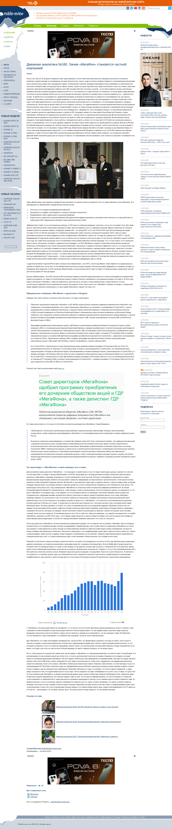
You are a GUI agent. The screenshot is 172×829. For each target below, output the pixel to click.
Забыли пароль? (157, 411)
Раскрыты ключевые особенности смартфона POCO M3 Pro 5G (153, 287)
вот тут (61, 368)
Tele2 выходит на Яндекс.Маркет (153, 188)
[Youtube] (135, 8)
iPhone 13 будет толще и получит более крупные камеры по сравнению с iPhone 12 (156, 338)
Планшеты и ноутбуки (10, 76)
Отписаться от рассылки (150, 414)
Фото (6, 87)
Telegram (33, 797)
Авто (6, 84)
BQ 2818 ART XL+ (11, 156)
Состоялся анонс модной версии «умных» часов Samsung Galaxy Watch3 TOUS (156, 177)
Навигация (90, 817)
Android (8, 42)
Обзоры (37, 26)
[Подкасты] (139, 8)
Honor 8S (8, 153)
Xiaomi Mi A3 (9, 165)
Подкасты (93, 26)
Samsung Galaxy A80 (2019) (12, 180)
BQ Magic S (9, 234)
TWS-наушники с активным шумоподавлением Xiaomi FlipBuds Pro (155, 212)
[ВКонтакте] (128, 8)
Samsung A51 (10, 204)
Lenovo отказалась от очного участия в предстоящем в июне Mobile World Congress (155, 398)
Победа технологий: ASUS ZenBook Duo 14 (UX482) (56, 13)
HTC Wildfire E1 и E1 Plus (12, 214)
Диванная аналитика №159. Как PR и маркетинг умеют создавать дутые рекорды (87, 707)
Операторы (9, 80)
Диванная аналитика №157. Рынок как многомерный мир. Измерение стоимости (87, 737)
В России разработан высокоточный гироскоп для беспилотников (154, 262)
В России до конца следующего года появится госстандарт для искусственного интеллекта (154, 224)
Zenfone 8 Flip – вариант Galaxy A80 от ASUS (155, 153)
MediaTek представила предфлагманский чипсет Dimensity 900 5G (156, 47)
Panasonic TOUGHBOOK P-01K (12, 209)
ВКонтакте (34, 794)
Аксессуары (10, 72)
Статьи (64, 26)
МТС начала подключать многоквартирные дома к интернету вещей (154, 325)
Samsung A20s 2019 (10, 226)
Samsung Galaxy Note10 (12, 148)
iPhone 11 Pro (10, 133)
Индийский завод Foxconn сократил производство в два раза (154, 385)
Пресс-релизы (11, 97)
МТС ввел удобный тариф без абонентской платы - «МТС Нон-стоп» (155, 141)
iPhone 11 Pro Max (10, 137)
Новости (48, 817)
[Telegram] (131, 8)
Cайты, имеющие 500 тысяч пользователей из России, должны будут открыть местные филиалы (154, 115)
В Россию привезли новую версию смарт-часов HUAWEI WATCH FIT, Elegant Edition (153, 275)
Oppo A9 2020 (10, 231)
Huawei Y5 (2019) (11, 172)
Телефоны (9, 33)
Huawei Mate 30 (11, 126)
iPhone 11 (8, 130)
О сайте (7, 104)
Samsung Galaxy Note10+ (12, 143)
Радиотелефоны (12, 94)
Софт (6, 91)
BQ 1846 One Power (9, 161)
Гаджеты (8, 37)
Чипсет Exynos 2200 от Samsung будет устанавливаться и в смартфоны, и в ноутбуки (155, 311)
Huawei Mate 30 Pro (11, 122)
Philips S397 (9, 238)
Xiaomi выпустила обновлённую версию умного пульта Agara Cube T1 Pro (156, 362)
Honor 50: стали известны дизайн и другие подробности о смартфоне (154, 299)
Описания (78, 26)
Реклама (8, 101)
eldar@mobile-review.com (51, 749)
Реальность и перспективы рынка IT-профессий (54, 18)
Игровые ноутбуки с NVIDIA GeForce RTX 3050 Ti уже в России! (154, 374)
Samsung (51, 26)
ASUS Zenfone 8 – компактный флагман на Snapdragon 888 (156, 237)
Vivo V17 (8, 222)
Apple (6, 68)
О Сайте (142, 817)
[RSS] (143, 8)
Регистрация (145, 411)
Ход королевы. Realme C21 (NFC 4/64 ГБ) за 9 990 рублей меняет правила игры (66, 15)
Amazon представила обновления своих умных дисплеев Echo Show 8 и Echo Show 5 (156, 129)
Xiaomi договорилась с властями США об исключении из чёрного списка (155, 351)
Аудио (7, 46)
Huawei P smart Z (12, 169)
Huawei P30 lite (11, 175)
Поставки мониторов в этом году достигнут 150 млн (153, 164)
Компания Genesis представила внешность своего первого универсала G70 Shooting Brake (155, 250)
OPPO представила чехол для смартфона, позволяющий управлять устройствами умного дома (155, 199)
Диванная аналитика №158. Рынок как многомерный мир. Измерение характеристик (88, 722)
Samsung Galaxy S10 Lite (12, 200)
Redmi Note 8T (10, 219)
